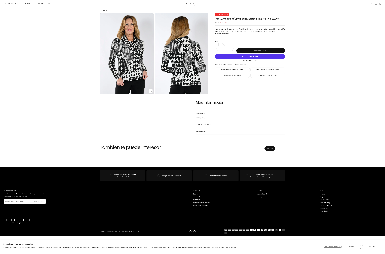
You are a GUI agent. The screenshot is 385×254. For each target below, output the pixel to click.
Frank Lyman (40, 3)
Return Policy (324, 200)
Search (322, 194)
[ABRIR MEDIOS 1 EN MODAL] (205, 91)
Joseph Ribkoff (27, 3)
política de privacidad (200, 205)
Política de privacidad (228, 247)
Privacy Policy (324, 208)
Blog (321, 197)
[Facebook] (194, 231)
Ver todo (270, 148)
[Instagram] (190, 231)
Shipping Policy (325, 203)
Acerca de (197, 197)
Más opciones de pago (250, 60)
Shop (17, 3)
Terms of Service (326, 205)
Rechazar (372, 247)
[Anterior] (280, 148)
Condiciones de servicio (201, 203)
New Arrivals (8, 3)
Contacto (196, 200)
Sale (49, 3)
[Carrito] (380, 3)
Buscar (195, 194)
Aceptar (351, 247)
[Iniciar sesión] (376, 3)
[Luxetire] (19, 220)
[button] (372, 3)
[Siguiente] (284, 148)
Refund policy (324, 211)
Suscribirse (39, 201)
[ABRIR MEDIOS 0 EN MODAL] (150, 91)
